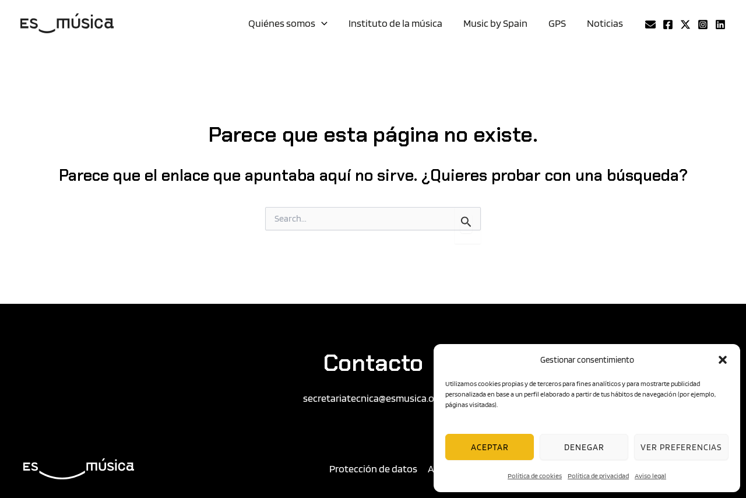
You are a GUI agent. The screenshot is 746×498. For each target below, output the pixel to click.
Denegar (584, 447)
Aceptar (490, 447)
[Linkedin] (720, 24)
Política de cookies (535, 475)
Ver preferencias (681, 447)
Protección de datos (373, 468)
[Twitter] (685, 24)
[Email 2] (650, 24)
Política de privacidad (598, 475)
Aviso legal (650, 475)
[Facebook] (668, 24)
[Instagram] (703, 24)
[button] (723, 360)
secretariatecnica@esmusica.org (373, 398)
